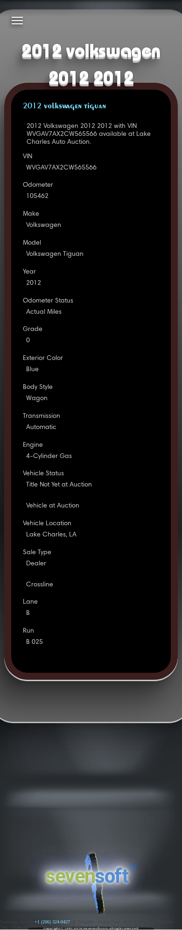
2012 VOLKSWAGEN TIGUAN (64, 106)
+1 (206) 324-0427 (52, 921)
